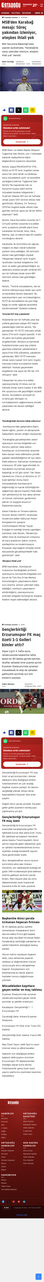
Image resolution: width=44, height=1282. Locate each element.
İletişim (4, 1183)
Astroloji (4, 1154)
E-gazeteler (27, 1131)
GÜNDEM (5, 13)
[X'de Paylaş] (19, 110)
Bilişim (3, 1170)
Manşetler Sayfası (30, 1124)
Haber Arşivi (27, 1134)
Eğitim (3, 1137)
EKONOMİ (26, 13)
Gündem (4, 1118)
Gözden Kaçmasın (8, 1160)
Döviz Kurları (28, 1150)
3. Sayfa (4, 1128)
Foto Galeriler (28, 1160)
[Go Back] (39, 1277)
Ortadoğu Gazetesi (11, 17)
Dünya (3, 1163)
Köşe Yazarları (28, 1121)
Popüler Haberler (7, 1150)
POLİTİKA (15, 13)
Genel (3, 1166)
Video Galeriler (28, 1128)
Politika (4, 1134)
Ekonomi (4, 1121)
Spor (3, 1125)
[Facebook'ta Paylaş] (11, 110)
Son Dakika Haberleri (9, 1189)
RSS (7, 1208)
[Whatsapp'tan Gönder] (26, 110)
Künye (3, 1180)
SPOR (22, 625)
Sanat (3, 1157)
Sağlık (3, 1131)
